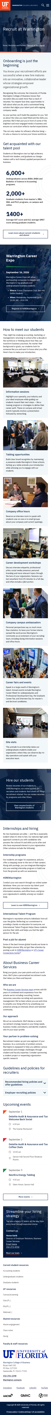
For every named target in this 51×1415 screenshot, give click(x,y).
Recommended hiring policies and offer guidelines (23, 1083)
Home (5, 45)
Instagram (7, 1388)
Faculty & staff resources (15, 1343)
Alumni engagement (11, 1324)
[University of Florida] (5, 5)
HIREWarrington (24, 950)
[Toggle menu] (47, 5)
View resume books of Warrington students (24, 806)
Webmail (17, 1312)
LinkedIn (32, 1388)
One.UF (16, 1300)
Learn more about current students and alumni (24, 234)
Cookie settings (25, 1412)
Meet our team (12, 1253)
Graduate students (11, 1282)
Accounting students (11, 1271)
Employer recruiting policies (20, 1092)
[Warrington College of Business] (26, 5)
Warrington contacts (12, 1380)
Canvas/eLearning (10, 1294)
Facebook (20, 1388)
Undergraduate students (13, 1276)
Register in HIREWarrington (24, 308)
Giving (5, 1336)
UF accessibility (38, 1412)
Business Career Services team (20, 989)
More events (24, 1197)
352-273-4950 (12, 1247)
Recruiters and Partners (17, 45)
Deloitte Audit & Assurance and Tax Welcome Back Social (28, 1118)
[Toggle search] (43, 5)
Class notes (8, 1330)
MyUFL (16, 1306)
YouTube (44, 1388)
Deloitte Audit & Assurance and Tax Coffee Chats (28, 1146)
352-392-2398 (9, 1376)
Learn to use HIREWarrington (24, 905)
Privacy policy (12, 1412)
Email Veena (11, 1244)
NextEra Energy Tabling (22, 1175)
